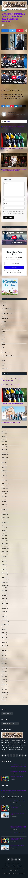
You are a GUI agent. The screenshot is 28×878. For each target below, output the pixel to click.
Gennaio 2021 (5, 603)
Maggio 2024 (4, 501)
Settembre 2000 (5, 692)
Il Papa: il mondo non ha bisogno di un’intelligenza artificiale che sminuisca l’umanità (14, 170)
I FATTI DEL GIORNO (6, 329)
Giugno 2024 (4, 499)
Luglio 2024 (4, 496)
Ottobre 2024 (5, 488)
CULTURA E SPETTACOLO (7, 313)
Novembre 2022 (5, 548)
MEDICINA (4, 344)
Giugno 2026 (4, 436)
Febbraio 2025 (5, 478)
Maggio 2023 (4, 533)
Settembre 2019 (5, 624)
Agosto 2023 (5, 525)
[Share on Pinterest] (19, 30)
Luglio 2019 (4, 627)
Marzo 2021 (4, 600)
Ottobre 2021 (5, 582)
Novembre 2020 (5, 608)
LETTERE (3, 337)
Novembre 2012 (5, 674)
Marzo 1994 (4, 697)
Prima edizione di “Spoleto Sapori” (11, 385)
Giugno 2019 (4, 629)
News (3, 350)
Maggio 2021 (4, 595)
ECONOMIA (4, 321)
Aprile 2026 (4, 441)
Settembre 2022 (5, 553)
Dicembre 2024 (5, 483)
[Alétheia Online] (14, 5)
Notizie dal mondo (6, 352)
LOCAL (3, 342)
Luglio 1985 (4, 700)
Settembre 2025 (5, 459)
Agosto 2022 (5, 556)
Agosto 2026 (5, 431)
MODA (3, 347)
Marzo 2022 (4, 569)
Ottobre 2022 (5, 551)
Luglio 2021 (4, 590)
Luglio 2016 (4, 653)
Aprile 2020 (4, 613)
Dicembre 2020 (5, 606)
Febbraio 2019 (5, 634)
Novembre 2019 (5, 621)
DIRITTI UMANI (5, 318)
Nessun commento (7, 27)
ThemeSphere (22, 873)
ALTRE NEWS (4, 303)
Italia (3, 334)
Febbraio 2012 (5, 679)
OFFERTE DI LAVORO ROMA (7, 355)
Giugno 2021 (4, 593)
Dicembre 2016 (5, 650)
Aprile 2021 (4, 598)
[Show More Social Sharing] (25, 30)
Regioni (3, 360)
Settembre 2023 (5, 522)
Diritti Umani (4, 316)
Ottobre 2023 (5, 519)
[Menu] (2, 5)
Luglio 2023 (4, 527)
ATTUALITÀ (4, 305)
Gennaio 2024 (5, 512)
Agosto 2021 (5, 587)
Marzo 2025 (4, 475)
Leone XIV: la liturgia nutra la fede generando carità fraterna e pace (13, 127)
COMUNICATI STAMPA (6, 308)
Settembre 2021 (5, 585)
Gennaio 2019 (5, 637)
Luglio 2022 (4, 559)
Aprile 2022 (4, 566)
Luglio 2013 (4, 668)
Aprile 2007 (4, 689)
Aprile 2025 (4, 472)
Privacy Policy (13, 272)
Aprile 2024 (4, 504)
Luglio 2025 (4, 465)
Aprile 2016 (4, 655)
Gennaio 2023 (5, 543)
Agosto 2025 (5, 462)
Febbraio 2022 (5, 572)
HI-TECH (3, 326)
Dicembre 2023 (5, 514)
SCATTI (3, 365)
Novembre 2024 (5, 486)
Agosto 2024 (5, 493)
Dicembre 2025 (5, 452)
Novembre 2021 (5, 580)
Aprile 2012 (4, 676)
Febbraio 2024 (5, 509)
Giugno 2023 (4, 530)
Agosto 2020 (5, 611)
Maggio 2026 (4, 439)
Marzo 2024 (4, 506)
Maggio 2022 (4, 564)
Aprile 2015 (4, 660)
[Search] (26, 5)
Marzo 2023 (4, 538)
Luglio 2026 (4, 433)
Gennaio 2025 (5, 480)
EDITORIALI (4, 323)
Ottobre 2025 (5, 457)
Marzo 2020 (4, 616)
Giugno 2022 (4, 561)
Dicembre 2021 (5, 577)
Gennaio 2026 (5, 449)
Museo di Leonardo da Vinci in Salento (11, 422)
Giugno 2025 (4, 467)
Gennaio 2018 (5, 645)
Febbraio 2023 (5, 540)
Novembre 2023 (5, 517)
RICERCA (3, 363)
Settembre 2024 (5, 491)
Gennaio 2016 (5, 658)
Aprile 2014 (4, 663)
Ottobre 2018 (5, 642)
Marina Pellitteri (10, 25)
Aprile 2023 (4, 535)
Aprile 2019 (4, 632)
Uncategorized (5, 368)
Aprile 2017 (4, 647)
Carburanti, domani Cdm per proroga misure (12, 148)
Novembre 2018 (5, 640)
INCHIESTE (4, 331)
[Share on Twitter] (5, 30)
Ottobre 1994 (5, 694)
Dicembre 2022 (5, 546)
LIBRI (3, 339)
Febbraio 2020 (5, 619)
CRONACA (4, 310)
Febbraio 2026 (5, 446)
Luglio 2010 (4, 681)
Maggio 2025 (4, 470)
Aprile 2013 (4, 671)
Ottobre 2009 (5, 684)
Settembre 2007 (5, 687)
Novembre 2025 (5, 454)
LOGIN (16, 870)
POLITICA (4, 357)
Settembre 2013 (5, 666)
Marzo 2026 (4, 444)
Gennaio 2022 (5, 574)
